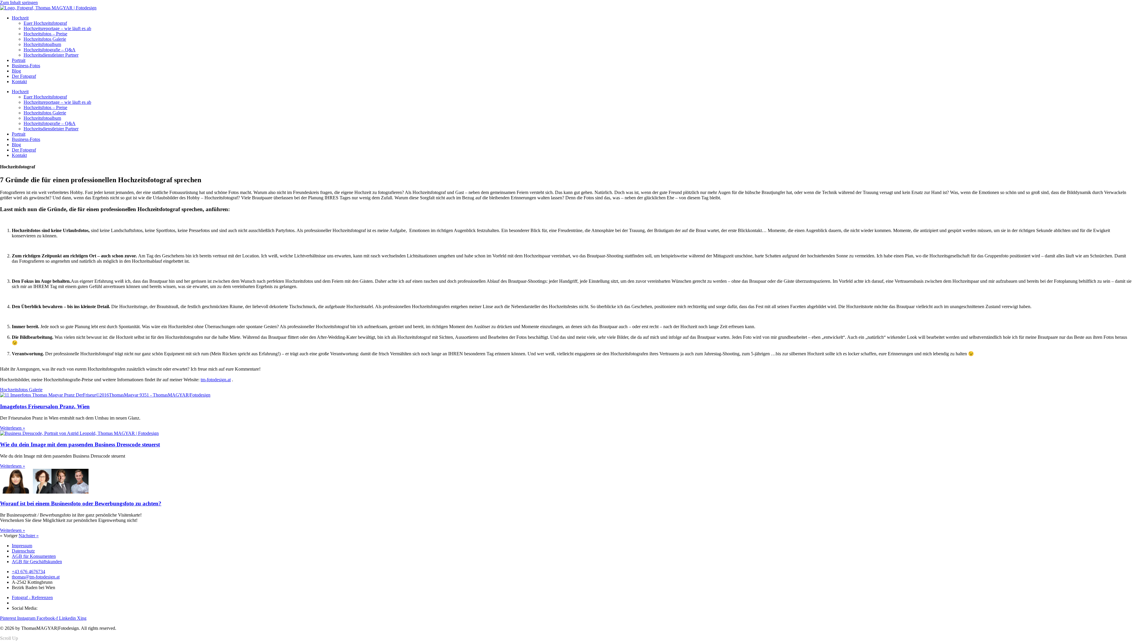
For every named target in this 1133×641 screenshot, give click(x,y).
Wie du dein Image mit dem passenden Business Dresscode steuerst (80, 444)
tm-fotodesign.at (216, 379)
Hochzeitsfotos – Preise (45, 33)
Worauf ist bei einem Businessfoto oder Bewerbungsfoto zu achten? (80, 503)
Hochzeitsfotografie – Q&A (50, 49)
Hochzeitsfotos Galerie (45, 39)
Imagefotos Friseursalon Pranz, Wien (45, 406)
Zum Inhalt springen (19, 2)
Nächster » (29, 535)
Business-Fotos (26, 65)
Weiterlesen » (12, 427)
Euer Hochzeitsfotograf (45, 23)
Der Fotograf (24, 76)
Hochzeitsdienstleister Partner (51, 54)
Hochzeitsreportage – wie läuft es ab (57, 28)
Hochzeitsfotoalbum (42, 44)
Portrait (18, 60)
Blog (16, 70)
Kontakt (19, 81)
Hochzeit (20, 17)
